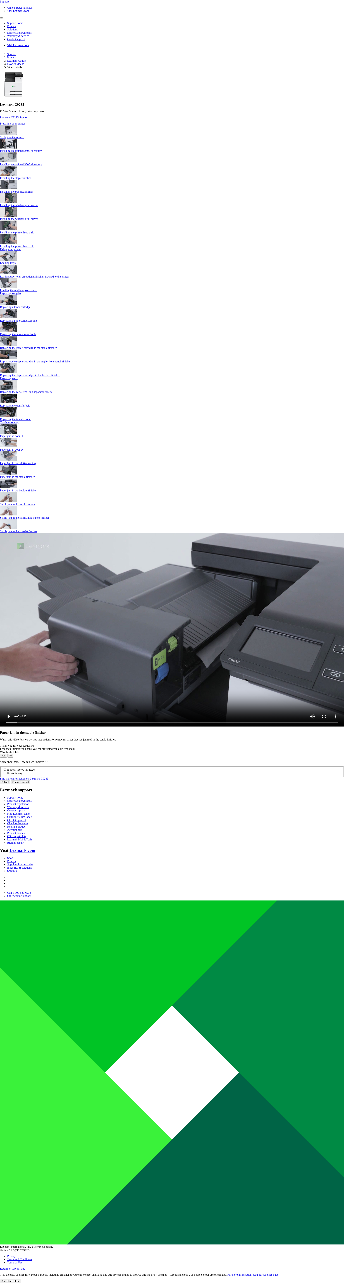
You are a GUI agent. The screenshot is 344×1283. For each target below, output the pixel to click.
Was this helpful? (9, 752)
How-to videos (15, 63)
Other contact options (19, 895)
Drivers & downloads (19, 800)
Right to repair (15, 842)
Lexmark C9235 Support (14, 117)
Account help (14, 829)
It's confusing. (15, 773)
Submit (5, 782)
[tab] (172, 123)
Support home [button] (15, 23)
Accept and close (10, 1281)
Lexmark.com (22, 850)
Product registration (18, 804)
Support (11, 54)
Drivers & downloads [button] (19, 32)
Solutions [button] (12, 29)
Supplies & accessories (20, 864)
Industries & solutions (19, 867)
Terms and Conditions (19, 1259)
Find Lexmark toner (18, 813)
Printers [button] (11, 26)
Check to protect (16, 820)
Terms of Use (14, 1262)
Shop (10, 857)
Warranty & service (18, 807)
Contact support (20, 782)
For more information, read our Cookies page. (253, 1274)
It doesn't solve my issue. (21, 769)
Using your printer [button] (10, 249)
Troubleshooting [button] (9, 422)
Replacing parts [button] (9, 378)
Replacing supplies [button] (10, 293)
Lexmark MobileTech (19, 839)
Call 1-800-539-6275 (19, 892)
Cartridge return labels (19, 816)
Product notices (16, 833)
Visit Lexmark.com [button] (18, 10)
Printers (11, 57)
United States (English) (20, 7)
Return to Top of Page (12, 1268)
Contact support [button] (16, 39)
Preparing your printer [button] (12, 123)
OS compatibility (16, 836)
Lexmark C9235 (16, 60)
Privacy (11, 1256)
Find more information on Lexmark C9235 (24, 778)
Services (12, 870)
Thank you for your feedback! (17, 745)
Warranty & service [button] (18, 35)
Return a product (16, 826)
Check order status (17, 823)
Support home (15, 797)
